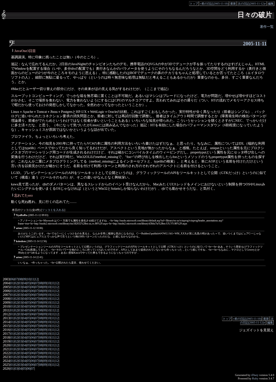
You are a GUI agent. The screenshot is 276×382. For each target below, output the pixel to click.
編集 (271, 3)
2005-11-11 (255, 43)
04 (24, 283)
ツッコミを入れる (53, 210)
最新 (233, 3)
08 (20, 279)
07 (16, 279)
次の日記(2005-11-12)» (252, 3)
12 (36, 279)
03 (20, 283)
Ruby (255, 378)
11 (32, 279)
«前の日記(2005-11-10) (214, 3)
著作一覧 (267, 26)
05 (28, 283)
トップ (194, 3)
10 (28, 279)
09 (24, 279)
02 (16, 283)
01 (12, 283)
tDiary (255, 375)
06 (12, 279)
